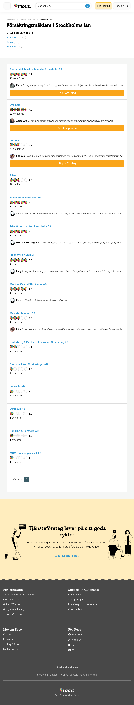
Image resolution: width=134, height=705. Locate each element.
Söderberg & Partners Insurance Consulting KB (39, 342)
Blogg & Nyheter (11, 599)
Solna (10, 42)
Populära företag (88, 674)
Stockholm (12, 37)
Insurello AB (17, 386)
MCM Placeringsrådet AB (25, 453)
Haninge (11, 46)
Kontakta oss (75, 594)
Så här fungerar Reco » (67, 556)
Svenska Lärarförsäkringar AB (29, 364)
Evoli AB (15, 104)
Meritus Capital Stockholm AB (28, 284)
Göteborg (55, 674)
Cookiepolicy (75, 609)
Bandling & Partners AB (24, 431)
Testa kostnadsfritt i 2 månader (19, 594)
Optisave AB (17, 408)
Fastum (14, 140)
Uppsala (74, 674)
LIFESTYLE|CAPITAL (22, 255)
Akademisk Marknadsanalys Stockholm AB (36, 69)
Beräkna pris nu (67, 128)
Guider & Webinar (12, 604)
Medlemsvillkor (11, 649)
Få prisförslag (67, 93)
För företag (103, 5)
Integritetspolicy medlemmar (83, 604)
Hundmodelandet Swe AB (25, 197)
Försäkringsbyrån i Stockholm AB (30, 226)
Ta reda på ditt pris (12, 614)
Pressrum (8, 639)
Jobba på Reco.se (12, 644)
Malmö (64, 674)
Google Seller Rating (13, 609)
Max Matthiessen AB (22, 313)
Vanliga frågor (75, 599)
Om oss (7, 634)
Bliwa (13, 175)
